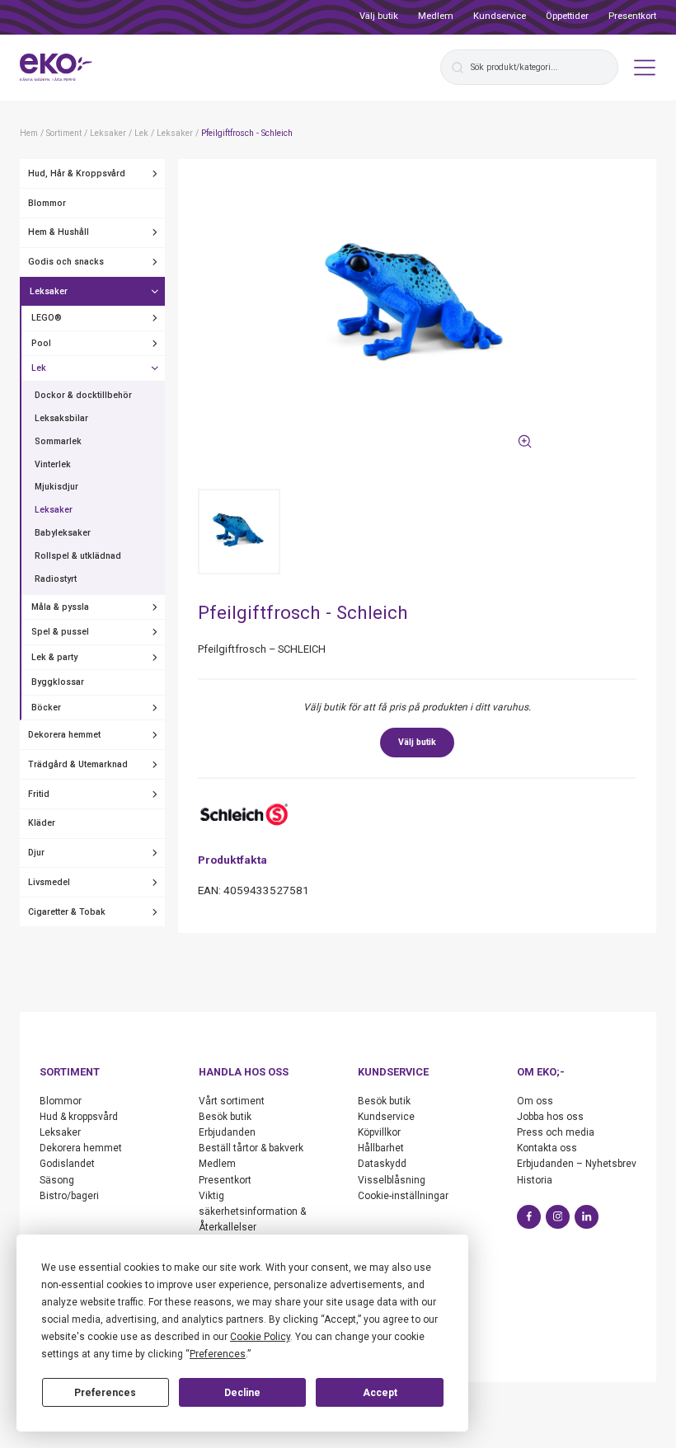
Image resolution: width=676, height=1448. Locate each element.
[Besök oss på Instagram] (558, 1217)
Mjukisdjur (56, 486)
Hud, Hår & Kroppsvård (76, 173)
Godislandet (67, 1163)
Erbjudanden (227, 1132)
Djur (36, 852)
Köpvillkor (379, 1132)
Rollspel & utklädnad (78, 556)
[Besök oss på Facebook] (529, 1217)
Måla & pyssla (60, 607)
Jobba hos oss (550, 1116)
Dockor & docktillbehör (83, 395)
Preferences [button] (218, 1354)
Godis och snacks (66, 261)
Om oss (535, 1101)
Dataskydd (382, 1163)
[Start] (56, 68)
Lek (38, 368)
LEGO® (46, 317)
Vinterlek (53, 464)
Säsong (57, 1180)
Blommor (47, 203)
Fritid (38, 794)
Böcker (46, 707)
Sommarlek (58, 441)
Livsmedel (49, 882)
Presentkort (632, 16)
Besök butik (225, 1116)
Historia (534, 1180)
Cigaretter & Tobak (67, 912)
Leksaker (49, 291)
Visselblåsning (391, 1180)
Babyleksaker (63, 532)
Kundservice (499, 16)
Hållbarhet (381, 1148)
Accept (380, 1393)
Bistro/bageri (69, 1196)
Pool (41, 343)
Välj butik (378, 16)
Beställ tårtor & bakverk (251, 1148)
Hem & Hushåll (58, 232)
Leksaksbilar (61, 418)
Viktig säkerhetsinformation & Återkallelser (252, 1211)
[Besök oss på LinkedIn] (587, 1217)
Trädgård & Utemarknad (78, 764)
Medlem (435, 16)
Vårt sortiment (232, 1101)
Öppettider (567, 16)
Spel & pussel (60, 631)
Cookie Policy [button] (260, 1337)
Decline (242, 1393)
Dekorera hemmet (64, 734)
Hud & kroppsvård (79, 1116)
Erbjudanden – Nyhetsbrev (576, 1163)
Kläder (41, 823)
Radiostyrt (56, 579)
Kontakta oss (547, 1148)
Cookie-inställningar (403, 1196)
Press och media (555, 1132)
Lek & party (54, 657)
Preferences (105, 1393)
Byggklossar (57, 682)
